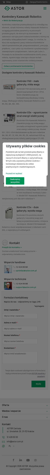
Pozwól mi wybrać (14, 173)
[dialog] (25, 159)
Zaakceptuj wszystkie (15, 181)
